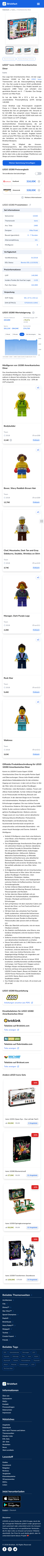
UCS (34, 1352)
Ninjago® (6, 1329)
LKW (32, 1364)
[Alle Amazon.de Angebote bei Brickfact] (7, 190)
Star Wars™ (7, 1311)
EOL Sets (6, 1439)
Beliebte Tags (10, 1347)
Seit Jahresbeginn (31, 334)
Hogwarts (6, 1356)
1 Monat (7, 334)
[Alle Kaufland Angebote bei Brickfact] (7, 181)
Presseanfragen (8, 1407)
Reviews (5, 1471)
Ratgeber (6, 1468)
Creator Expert (8, 1336)
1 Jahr (22, 334)
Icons (36, 221)
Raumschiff (7, 1360)
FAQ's (4, 1401)
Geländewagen (24, 1364)
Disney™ (5, 1307)
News (4, 1447)
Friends (5, 1340)
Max (39, 334)
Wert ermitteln (8, 1450)
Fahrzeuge (15, 1356)
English (5, 1510)
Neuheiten (6, 1444)
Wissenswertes (8, 1479)
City (3, 1304)
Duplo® (5, 1318)
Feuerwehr (37, 1360)
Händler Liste (7, 1436)
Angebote (6, 1425)
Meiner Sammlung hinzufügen (22, 163)
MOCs (4, 1482)
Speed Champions (9, 1315)
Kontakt (5, 1404)
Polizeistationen (25, 1360)
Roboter (16, 1360)
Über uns (5, 1396)
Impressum (6, 1413)
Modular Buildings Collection (26, 59)
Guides (5, 1462)
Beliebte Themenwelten (16, 1295)
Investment (6, 1465)
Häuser (6, 1364)
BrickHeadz (6, 1322)
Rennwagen (26, 1352)
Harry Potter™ (7, 1325)
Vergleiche (6, 1473)
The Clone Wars (8, 1368)
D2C (5, 1352)
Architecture (7, 1300)
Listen (4, 1485)
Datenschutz (7, 1410)
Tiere (23, 1356)
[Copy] (30, 205)
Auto (29, 1356)
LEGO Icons (36, 79)
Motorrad (13, 1364)
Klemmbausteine (8, 1476)
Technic (5, 1333)
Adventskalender (14, 1352)
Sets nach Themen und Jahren (13, 1430)
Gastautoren (7, 1399)
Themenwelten (8, 1433)
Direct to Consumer (9, 59)
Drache (36, 1356)
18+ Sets (5, 1442)
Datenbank (6, 1428)
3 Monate (15, 334)
